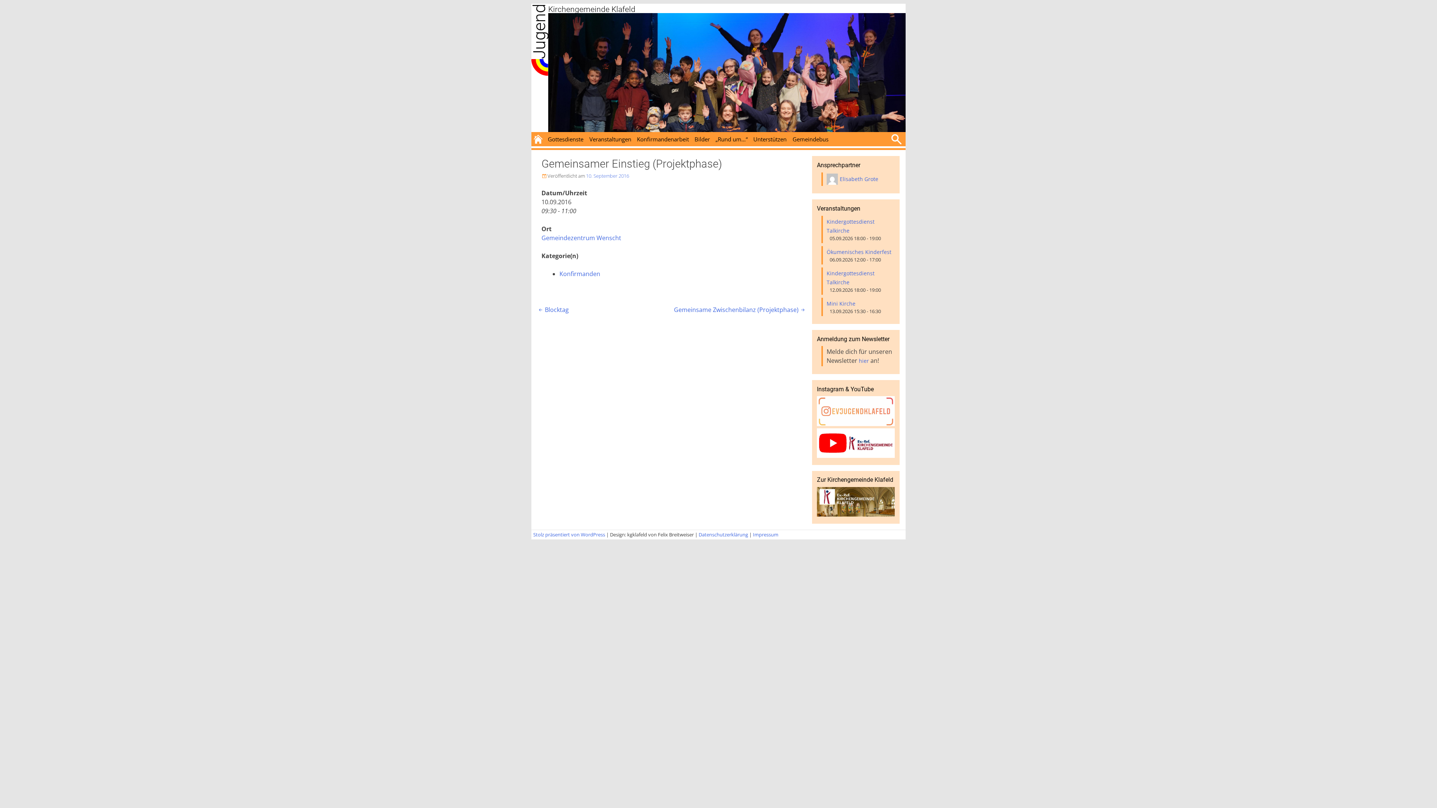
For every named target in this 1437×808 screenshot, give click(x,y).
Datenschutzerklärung (723, 534)
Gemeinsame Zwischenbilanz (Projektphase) (740, 310)
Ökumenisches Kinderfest (859, 251)
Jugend (539, 31)
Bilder (702, 139)
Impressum (765, 534)
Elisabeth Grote (859, 179)
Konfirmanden (579, 274)
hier (864, 360)
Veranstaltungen (610, 139)
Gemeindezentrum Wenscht (581, 238)
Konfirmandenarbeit (663, 139)
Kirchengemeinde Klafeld (591, 9)
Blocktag (553, 310)
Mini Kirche (841, 303)
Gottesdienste (565, 139)
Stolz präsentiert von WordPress (569, 534)
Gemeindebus (811, 139)
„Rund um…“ (732, 139)
